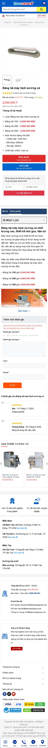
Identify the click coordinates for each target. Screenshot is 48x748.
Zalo (14, 746)
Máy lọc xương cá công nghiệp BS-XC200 (35, 476)
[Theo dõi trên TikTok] (9, 694)
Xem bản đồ (21, 528)
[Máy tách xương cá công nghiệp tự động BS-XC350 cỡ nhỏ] (12, 460)
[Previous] (6, 51)
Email (6, 372)
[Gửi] (41, 9)
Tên (5, 361)
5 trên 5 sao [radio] (33, 335)
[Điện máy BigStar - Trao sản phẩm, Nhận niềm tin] (24, 3)
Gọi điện (24, 746)
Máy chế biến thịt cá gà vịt (23, 22)
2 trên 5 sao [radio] (8, 335)
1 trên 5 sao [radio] (4, 335)
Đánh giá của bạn (11, 332)
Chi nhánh (42, 746)
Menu (5, 746)
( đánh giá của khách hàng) (24, 93)
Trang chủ (7, 22)
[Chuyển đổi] (43, 667)
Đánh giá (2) (15, 211)
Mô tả (5, 211)
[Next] (41, 51)
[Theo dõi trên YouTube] (14, 694)
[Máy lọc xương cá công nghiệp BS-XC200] (36, 460)
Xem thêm (23, 311)
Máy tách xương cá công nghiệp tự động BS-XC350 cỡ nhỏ (10, 477)
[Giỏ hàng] (44, 3)
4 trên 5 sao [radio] (22, 335)
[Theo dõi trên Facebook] (5, 694)
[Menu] (4, 3)
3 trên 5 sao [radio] (14, 335)
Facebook (33, 746)
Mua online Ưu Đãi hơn (15, 15)
